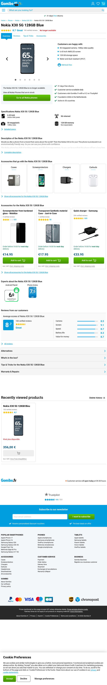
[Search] (103, 10)
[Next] (47, 59)
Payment (41, 560)
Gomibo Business (80, 560)
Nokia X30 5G (27, 20)
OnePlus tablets (79, 547)
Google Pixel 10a (7, 547)
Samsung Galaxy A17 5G (10, 552)
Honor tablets (79, 545)
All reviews (8, 344)
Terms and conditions (68, 616)
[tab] (15, 80)
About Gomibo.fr (22, 616)
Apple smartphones (45, 538)
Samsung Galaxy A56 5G (10, 545)
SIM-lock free (66, 65)
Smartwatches (6, 571)
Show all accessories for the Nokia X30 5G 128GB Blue (26, 196)
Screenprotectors (7, 562)
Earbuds (4, 567)
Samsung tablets (80, 540)
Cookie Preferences (51, 616)
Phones (41, 535)
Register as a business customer (85, 562)
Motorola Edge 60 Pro (8, 550)
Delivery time (42, 564)
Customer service (46, 557)
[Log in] (93, 4)
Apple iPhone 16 (7, 540)
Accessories (7, 557)
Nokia (17, 20)
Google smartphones (45, 547)
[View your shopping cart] (103, 4)
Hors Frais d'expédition (18, 459)
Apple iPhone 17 (7, 538)
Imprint (40, 616)
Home (3, 20)
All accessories (6, 574)
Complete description (12, 152)
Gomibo (4, 579)
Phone (10, 20)
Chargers (4, 564)
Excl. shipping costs (17, 266)
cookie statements (10, 672)
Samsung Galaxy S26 (8, 542)
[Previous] (7, 59)
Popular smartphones (12, 535)
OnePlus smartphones (45, 542)
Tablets (78, 535)
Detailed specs (10, 129)
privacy (93, 670)
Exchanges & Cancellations (47, 569)
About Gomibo (6, 582)
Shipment (41, 567)
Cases (3, 560)
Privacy (32, 616)
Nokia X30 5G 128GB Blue (43, 20)
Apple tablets (79, 538)
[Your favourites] (98, 4)
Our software (5, 584)
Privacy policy (6, 586)
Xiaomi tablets (79, 542)
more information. (76, 611)
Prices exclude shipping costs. (77, 609)
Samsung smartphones (46, 540)
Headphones (5, 569)
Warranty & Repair (44, 571)
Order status (42, 562)
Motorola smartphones (46, 545)
